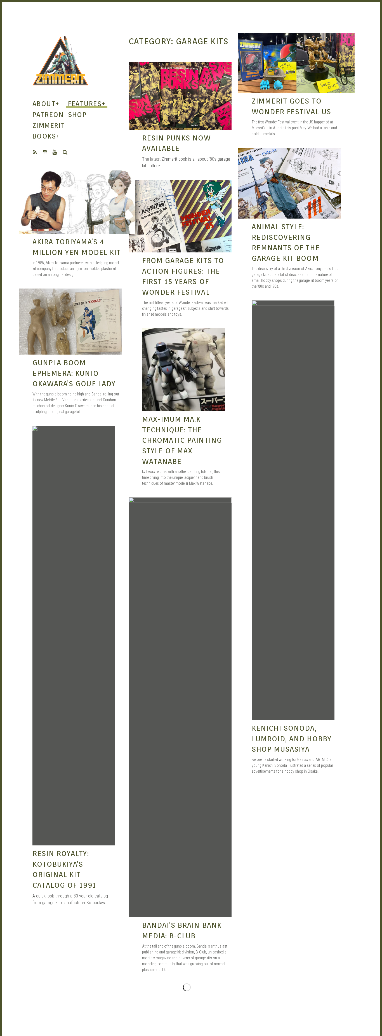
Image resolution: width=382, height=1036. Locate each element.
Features (87, 104)
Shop (77, 115)
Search (65, 152)
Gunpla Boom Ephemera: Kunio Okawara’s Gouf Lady (73, 373)
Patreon (47, 115)
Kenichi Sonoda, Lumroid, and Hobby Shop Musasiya (291, 738)
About (46, 104)
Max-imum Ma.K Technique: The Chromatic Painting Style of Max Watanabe (182, 440)
